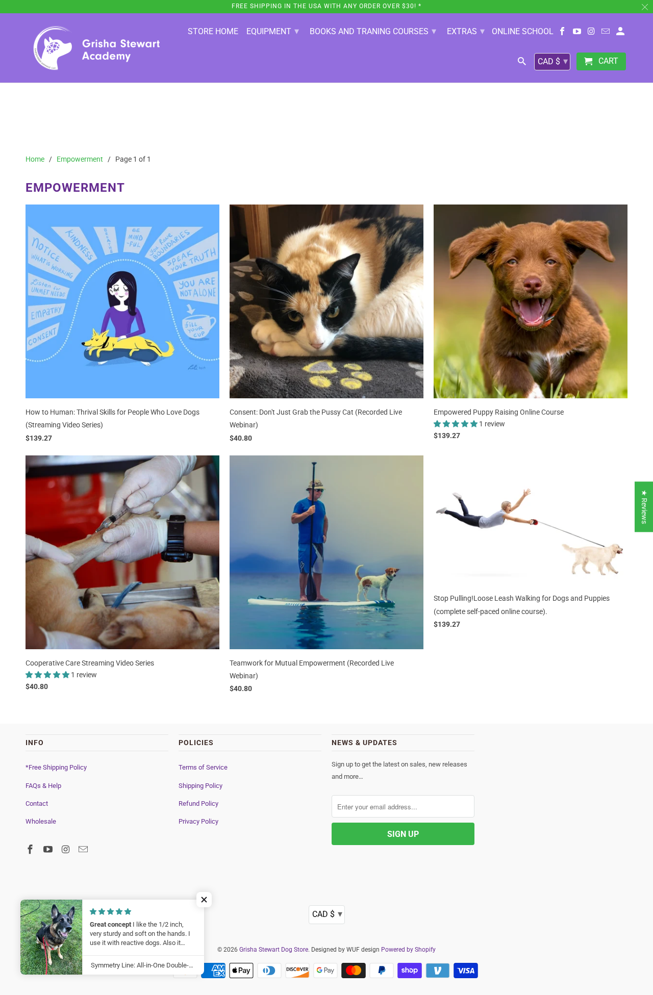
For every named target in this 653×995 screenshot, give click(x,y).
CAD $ (553, 61)
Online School (523, 31)
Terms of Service (203, 767)
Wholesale (41, 821)
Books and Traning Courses (373, 30)
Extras (466, 30)
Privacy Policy (198, 821)
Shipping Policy (200, 785)
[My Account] (621, 33)
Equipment (272, 30)
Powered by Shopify (408, 949)
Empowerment (80, 159)
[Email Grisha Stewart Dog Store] (606, 33)
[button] (456, 424)
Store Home (213, 31)
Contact (37, 803)
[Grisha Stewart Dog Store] (97, 48)
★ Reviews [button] (644, 507)
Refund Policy (198, 803)
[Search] (523, 63)
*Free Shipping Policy (56, 767)
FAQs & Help (43, 785)
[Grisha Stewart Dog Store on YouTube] (578, 33)
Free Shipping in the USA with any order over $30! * (326, 6)
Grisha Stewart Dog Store (273, 949)
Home (35, 159)
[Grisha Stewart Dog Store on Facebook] (563, 33)
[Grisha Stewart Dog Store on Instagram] (592, 33)
